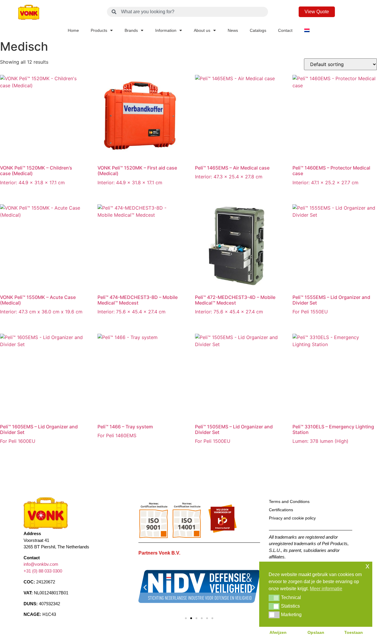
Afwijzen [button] (278, 632)
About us (202, 30)
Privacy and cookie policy (292, 518)
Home (73, 30)
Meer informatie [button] (326, 588)
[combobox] (187, 12)
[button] (145, 587)
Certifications (281, 509)
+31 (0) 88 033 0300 (43, 570)
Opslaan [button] (315, 632)
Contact (285, 30)
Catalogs (258, 30)
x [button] (367, 566)
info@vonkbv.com (41, 564)
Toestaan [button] (353, 632)
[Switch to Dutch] (306, 30)
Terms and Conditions (289, 501)
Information (165, 30)
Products (99, 30)
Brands (131, 30)
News (233, 30)
